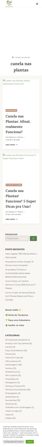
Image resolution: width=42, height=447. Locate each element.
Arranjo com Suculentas (17, 343)
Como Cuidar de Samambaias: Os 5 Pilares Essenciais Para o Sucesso (20, 296)
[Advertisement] (21, 30)
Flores (8, 354)
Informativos (11, 361)
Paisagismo (11, 382)
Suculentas (10, 400)
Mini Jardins (11, 375)
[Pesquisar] (33, 238)
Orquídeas (10, 379)
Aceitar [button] (29, 442)
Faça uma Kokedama (19, 320)
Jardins (8, 368)
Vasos (8, 414)
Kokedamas (11, 372)
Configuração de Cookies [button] (13, 442)
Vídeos (8, 418)
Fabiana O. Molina (15, 137)
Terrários (9, 404)
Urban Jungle (12, 411)
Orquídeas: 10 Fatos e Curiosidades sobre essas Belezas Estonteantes (17, 273)
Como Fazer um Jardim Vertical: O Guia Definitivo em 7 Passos (20, 284)
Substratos (10, 397)
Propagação (11, 393)
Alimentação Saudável (16, 340)
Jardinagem (11, 110)
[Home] (13, 57)
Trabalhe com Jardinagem (18, 407)
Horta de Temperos (18, 315)
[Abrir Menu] (37, 4)
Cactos (8, 347)
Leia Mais (12, 145)
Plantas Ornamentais (15, 389)
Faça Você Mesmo (14, 350)
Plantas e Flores (14, 185)
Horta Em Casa (12, 357)
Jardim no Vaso (16, 325)
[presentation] (21, 92)
